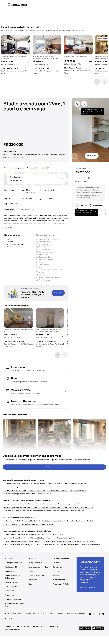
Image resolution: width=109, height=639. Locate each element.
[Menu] (4, 5)
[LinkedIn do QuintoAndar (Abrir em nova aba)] (102, 614)
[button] (36, 368)
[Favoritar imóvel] (84, 104)
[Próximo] (105, 82)
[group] (15, 55)
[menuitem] (6, 168)
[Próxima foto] (26, 45)
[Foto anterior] (5, 45)
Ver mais (10, 227)
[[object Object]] (101, 110)
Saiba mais (58, 293)
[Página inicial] (17, 4)
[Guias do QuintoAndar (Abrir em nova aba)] (98, 614)
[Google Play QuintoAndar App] (85, 628)
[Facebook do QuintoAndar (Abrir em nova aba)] (90, 614)
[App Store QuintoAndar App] (98, 628)
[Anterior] (97, 82)
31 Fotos (93, 155)
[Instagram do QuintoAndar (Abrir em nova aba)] (94, 614)
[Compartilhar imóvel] (77, 104)
